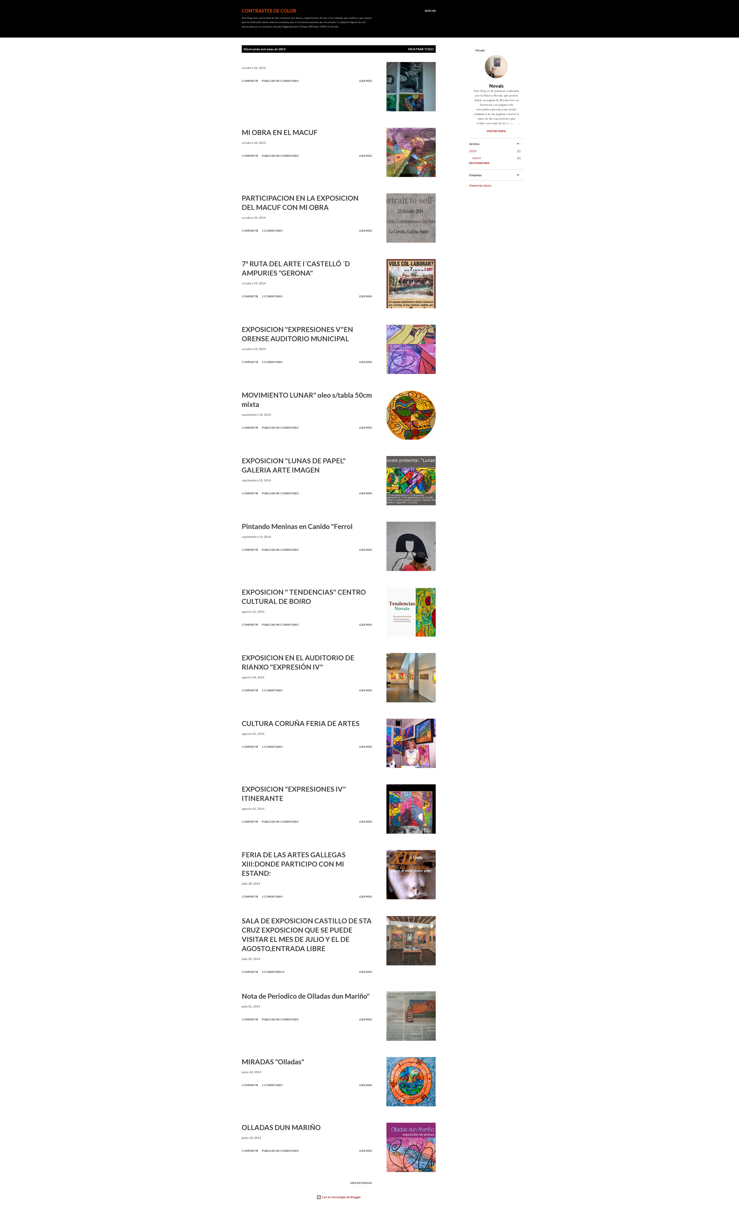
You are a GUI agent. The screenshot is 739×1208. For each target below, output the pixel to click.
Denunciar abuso (480, 185)
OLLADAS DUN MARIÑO (281, 1127)
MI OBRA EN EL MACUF (280, 132)
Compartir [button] (250, 80)
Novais (496, 86)
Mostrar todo (421, 49)
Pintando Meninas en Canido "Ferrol (297, 526)
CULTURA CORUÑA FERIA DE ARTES (300, 723)
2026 (472, 151)
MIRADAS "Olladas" (273, 1061)
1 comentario (272, 230)
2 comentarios (273, 971)
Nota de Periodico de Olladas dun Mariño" (306, 996)
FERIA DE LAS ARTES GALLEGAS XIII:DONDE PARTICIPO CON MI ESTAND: (294, 863)
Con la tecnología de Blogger (341, 1197)
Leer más (365, 80)
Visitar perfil (496, 131)
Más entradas (361, 1183)
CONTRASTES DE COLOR (269, 10)
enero (476, 158)
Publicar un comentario (280, 80)
